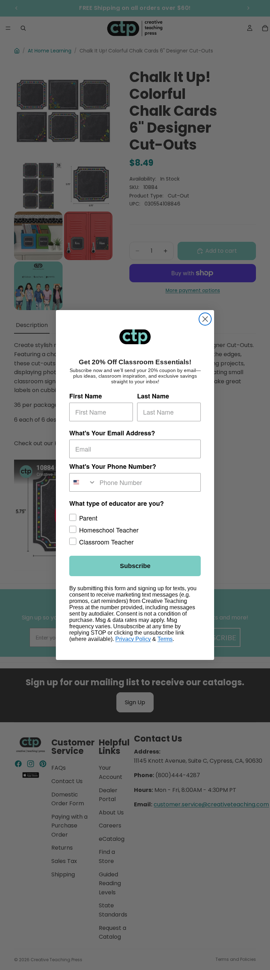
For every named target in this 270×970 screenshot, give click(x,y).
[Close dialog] (205, 319)
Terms (165, 639)
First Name (85, 396)
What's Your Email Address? (112, 432)
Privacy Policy (133, 639)
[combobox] (83, 482)
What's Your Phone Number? (112, 466)
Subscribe (135, 565)
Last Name (153, 396)
